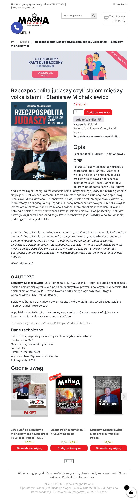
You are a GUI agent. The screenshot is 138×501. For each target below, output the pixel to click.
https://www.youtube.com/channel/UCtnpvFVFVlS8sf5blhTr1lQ (50, 323)
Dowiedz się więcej (29, 448)
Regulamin (82, 473)
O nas (122, 473)
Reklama (55, 477)
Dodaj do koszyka (98, 112)
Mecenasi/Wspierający (60, 473)
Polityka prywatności (104, 473)
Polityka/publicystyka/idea (90, 128)
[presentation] (14, 396)
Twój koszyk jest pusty (117, 18)
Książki (24, 41)
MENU (24, 33)
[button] (66, 461)
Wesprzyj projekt (33, 473)
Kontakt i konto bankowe (78, 477)
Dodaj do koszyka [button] (69, 448)
